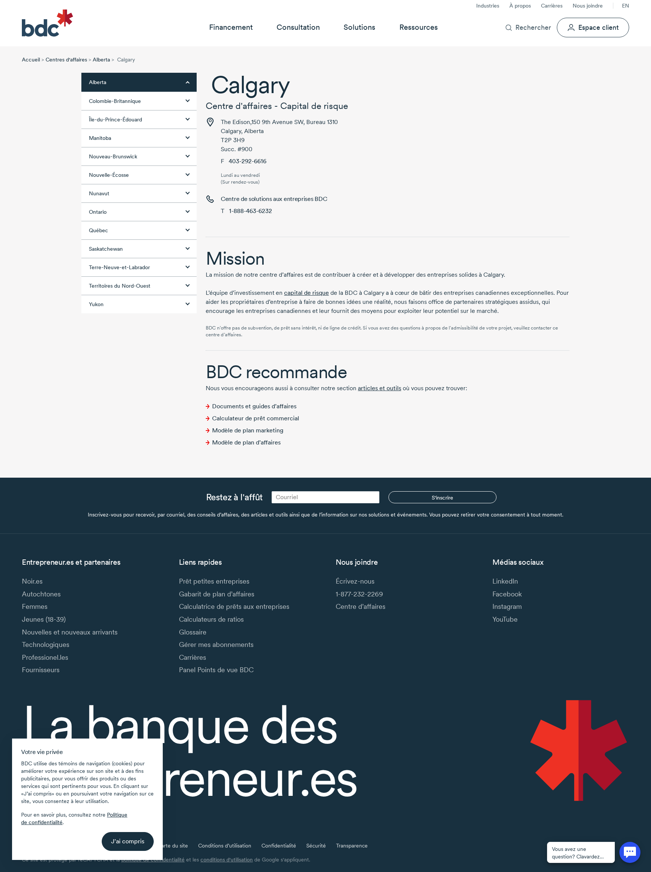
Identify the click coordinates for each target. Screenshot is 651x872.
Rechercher (533, 27)
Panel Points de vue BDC (216, 670)
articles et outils (379, 388)
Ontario (98, 212)
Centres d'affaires (66, 60)
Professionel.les (45, 657)
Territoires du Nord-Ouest (119, 286)
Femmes (34, 606)
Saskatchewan (106, 249)
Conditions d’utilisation (224, 846)
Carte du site (172, 846)
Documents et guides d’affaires (254, 406)
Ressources (418, 27)
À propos (520, 6)
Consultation (298, 27)
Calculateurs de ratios (211, 619)
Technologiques (45, 644)
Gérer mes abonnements (216, 644)
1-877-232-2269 (359, 594)
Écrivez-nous (355, 581)
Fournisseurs (41, 670)
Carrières (551, 6)
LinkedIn (505, 581)
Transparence (352, 846)
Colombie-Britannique (115, 101)
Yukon (96, 304)
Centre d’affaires (360, 606)
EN (625, 6)
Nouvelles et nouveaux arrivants (70, 632)
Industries (487, 6)
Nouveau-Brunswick (113, 156)
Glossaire (192, 632)
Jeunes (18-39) (44, 619)
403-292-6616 (247, 161)
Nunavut (99, 193)
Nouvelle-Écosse (109, 175)
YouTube (505, 619)
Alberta (101, 60)
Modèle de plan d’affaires (246, 442)
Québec (98, 230)
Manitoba (100, 138)
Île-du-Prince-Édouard (115, 119)
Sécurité (316, 846)
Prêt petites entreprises (214, 581)
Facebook (507, 594)
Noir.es (32, 581)
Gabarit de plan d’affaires (216, 594)
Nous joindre (588, 6)
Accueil (31, 60)
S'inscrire (442, 498)
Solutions (359, 27)
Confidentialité (278, 846)
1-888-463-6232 (250, 211)
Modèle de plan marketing (247, 430)
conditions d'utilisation (226, 860)
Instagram (507, 606)
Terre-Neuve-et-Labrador (119, 267)
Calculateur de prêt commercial (255, 418)
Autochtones (41, 594)
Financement (231, 27)
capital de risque (306, 292)
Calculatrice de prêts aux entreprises (234, 606)
